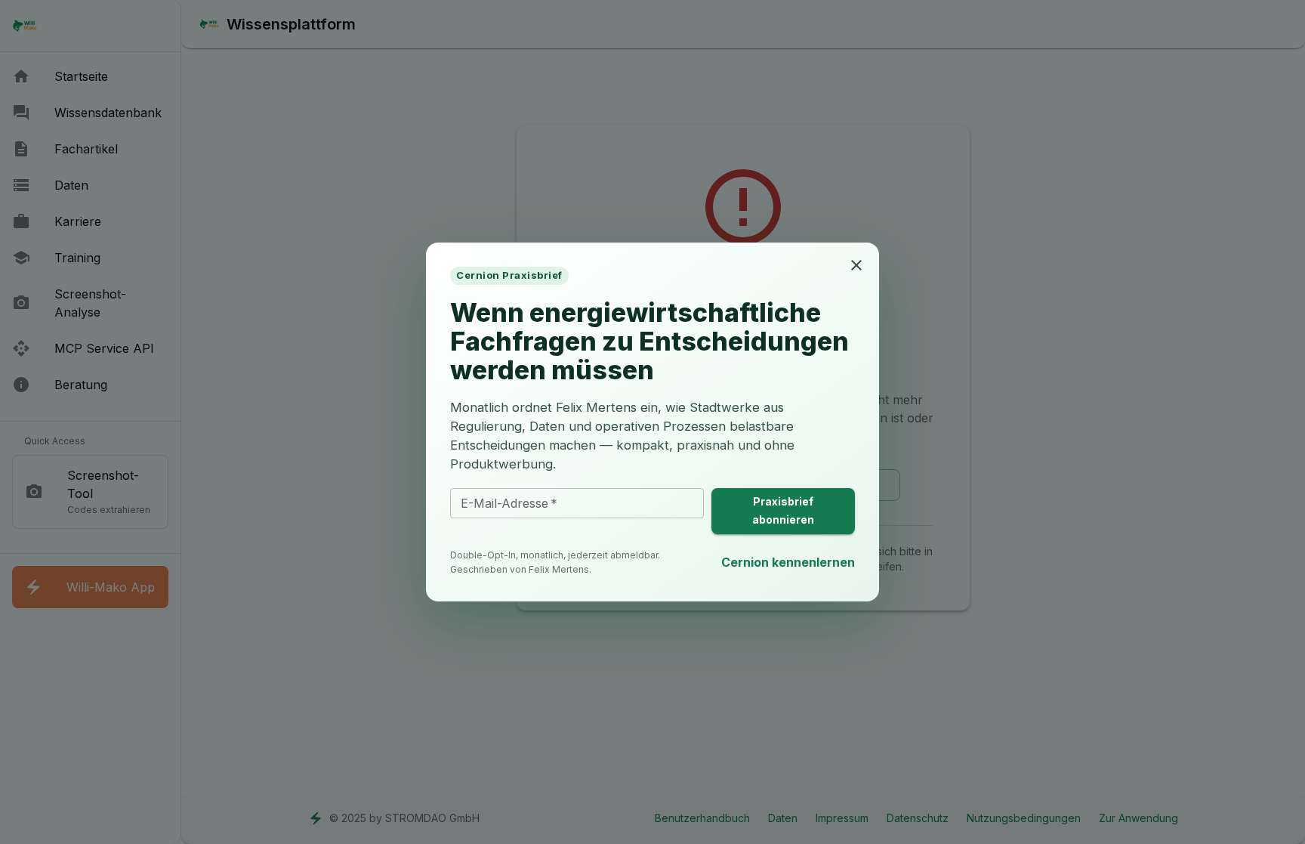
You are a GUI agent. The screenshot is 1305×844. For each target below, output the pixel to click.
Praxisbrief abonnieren (783, 511)
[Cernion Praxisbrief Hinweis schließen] (856, 265)
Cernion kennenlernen (788, 562)
